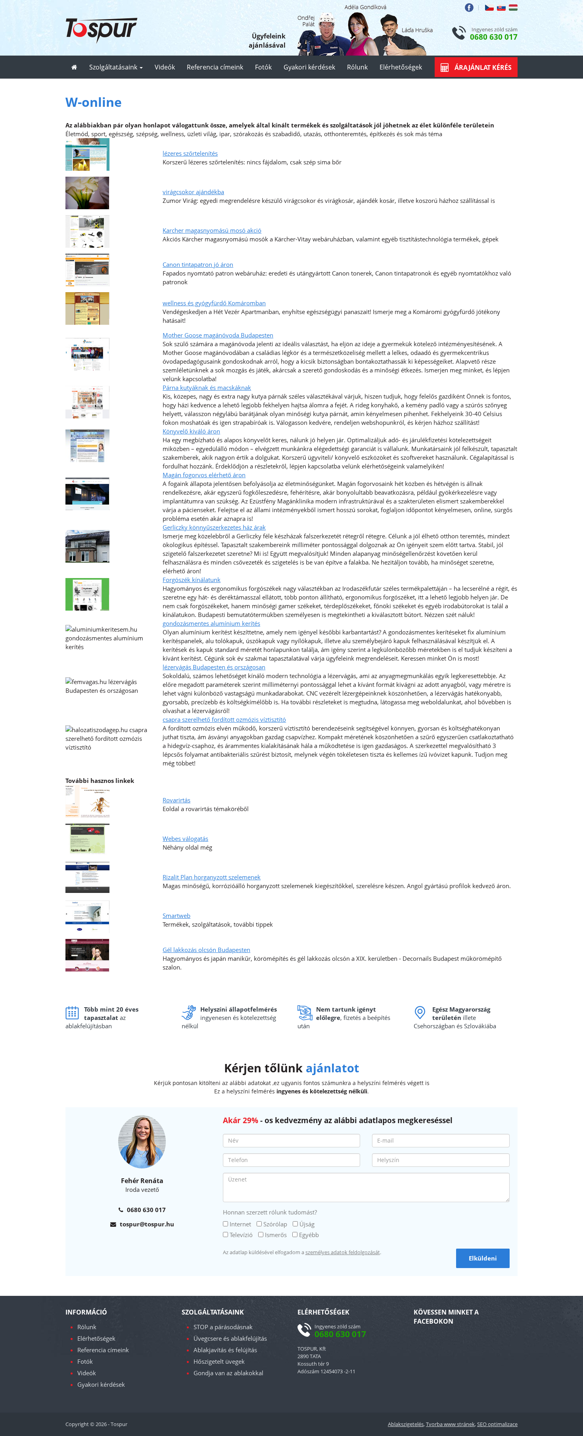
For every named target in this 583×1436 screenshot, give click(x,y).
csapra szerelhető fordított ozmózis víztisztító (224, 719)
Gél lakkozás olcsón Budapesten (206, 950)
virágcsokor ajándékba (193, 192)
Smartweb (176, 915)
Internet (240, 1224)
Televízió (241, 1235)
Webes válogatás (185, 838)
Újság (307, 1224)
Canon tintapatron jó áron (198, 264)
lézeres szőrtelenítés (190, 153)
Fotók (263, 67)
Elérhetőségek (401, 67)
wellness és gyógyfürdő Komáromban (214, 303)
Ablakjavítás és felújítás (225, 1350)
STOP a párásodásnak (223, 1327)
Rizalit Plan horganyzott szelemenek (212, 877)
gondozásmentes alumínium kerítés (211, 623)
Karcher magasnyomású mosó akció (212, 230)
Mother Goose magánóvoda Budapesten (218, 335)
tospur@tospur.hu (147, 1224)
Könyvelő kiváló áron (191, 431)
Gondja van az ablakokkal (228, 1373)
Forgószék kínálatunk (192, 580)
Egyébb (309, 1235)
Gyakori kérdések (309, 67)
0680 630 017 (494, 37)
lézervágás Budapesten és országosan (214, 667)
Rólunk (357, 67)
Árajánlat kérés (482, 67)
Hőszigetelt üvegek (219, 1361)
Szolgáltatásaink (114, 67)
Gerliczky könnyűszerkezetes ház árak (214, 527)
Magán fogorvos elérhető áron (204, 475)
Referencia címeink (215, 67)
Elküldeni (483, 1258)
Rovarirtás (176, 800)
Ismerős (276, 1235)
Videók (165, 67)
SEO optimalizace (497, 1424)
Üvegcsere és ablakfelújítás (230, 1338)
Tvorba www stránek (450, 1424)
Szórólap (275, 1224)
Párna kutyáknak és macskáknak (207, 387)
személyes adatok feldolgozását (342, 1252)
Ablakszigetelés (406, 1424)
